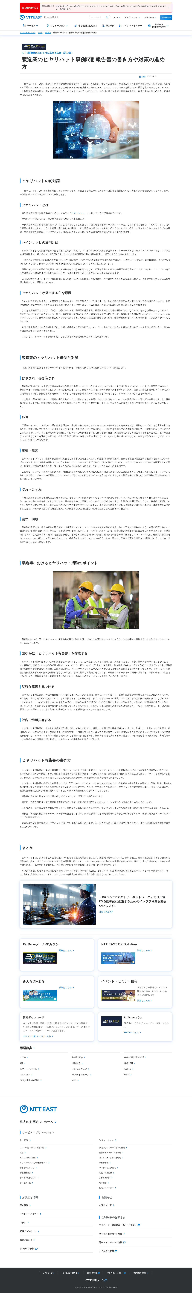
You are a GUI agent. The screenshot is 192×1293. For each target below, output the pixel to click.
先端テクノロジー (106, 1188)
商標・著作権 (92, 1273)
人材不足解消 (104, 1178)
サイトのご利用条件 (70, 1273)
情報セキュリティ (27, 1168)
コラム (115, 17)
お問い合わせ (149, 17)
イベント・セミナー (29, 1214)
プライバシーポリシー (115, 1273)
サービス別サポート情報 (110, 1234)
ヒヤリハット (77, 213)
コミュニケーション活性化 (110, 1158)
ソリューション (106, 1140)
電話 (21, 1153)
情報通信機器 (25, 1173)
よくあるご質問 (106, 1251)
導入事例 (24, 1205)
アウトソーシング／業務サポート (33, 1163)
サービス (24, 1140)
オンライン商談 (27, 1248)
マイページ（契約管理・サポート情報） (118, 1225)
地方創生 (102, 1183)
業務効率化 (103, 1163)
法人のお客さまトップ (27, 33)
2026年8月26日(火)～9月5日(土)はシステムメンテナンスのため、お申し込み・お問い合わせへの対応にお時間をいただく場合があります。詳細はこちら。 (111, 7)
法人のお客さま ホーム (36, 1122)
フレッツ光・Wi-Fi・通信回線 (32, 1148)
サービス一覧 (25, 1183)
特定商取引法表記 (139, 1273)
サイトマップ (47, 1273)
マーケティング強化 (107, 1168)
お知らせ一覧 (105, 1205)
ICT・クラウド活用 (28, 1158)
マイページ (166, 17)
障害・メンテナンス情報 (110, 1242)
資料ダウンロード (131, 17)
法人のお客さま (51, 17)
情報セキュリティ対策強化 (110, 1153)
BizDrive (48, 33)
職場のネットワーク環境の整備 (112, 1148)
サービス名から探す (28, 1178)
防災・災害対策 (105, 1173)
